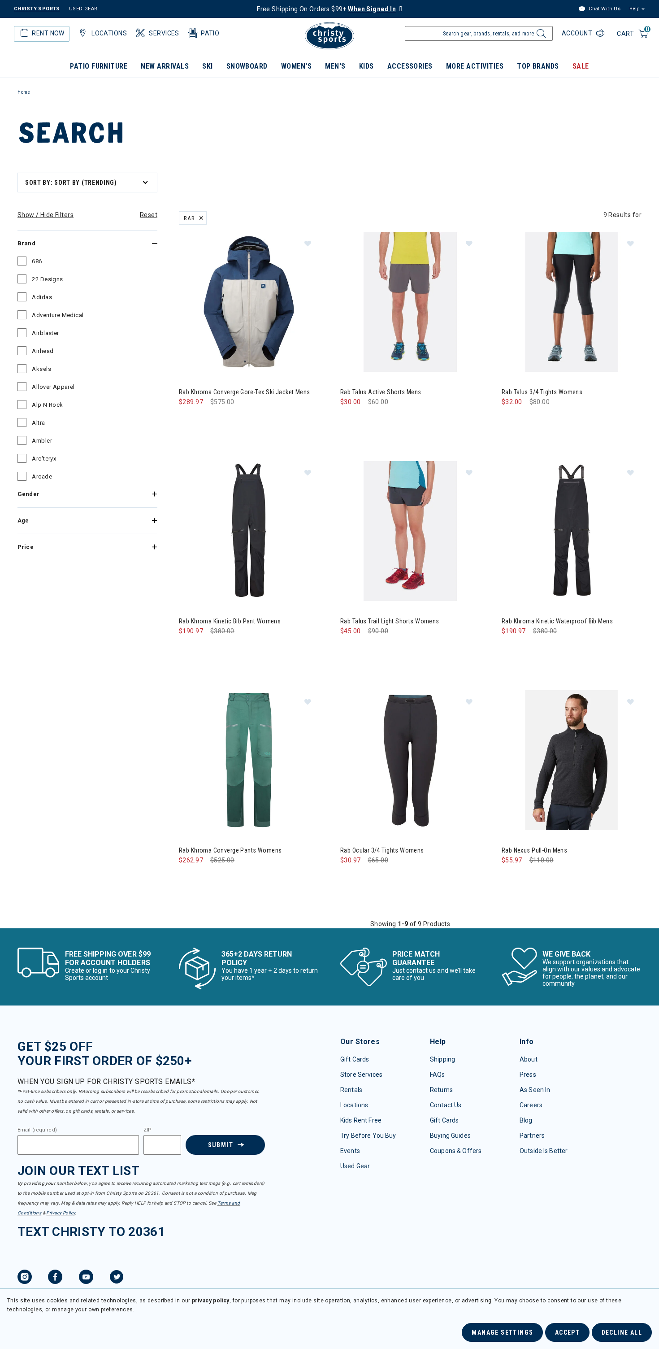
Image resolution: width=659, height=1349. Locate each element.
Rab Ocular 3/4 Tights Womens (382, 850)
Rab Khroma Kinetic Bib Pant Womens (230, 621)
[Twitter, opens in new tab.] (116, 1278)
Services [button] (164, 33)
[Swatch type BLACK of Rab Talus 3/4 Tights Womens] (511, 420)
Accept (567, 1332)
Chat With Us (603, 9)
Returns (441, 1089)
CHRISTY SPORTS (37, 9)
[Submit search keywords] (540, 36)
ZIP (147, 1130)
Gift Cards (354, 1059)
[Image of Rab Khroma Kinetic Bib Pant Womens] (249, 531)
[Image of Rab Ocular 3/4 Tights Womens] (410, 760)
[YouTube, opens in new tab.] (86, 1278)
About (529, 1059)
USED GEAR (83, 9)
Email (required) (37, 1130)
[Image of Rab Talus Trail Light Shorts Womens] (410, 531)
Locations (354, 1105)
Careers (531, 1105)
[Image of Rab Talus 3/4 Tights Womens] (572, 302)
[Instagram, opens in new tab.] (24, 1278)
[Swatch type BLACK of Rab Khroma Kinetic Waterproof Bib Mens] (511, 649)
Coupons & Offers (455, 1150)
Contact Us (445, 1105)
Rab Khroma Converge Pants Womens (230, 850)
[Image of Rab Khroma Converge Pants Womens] (249, 760)
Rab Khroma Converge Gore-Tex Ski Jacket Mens (244, 392)
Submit (220, 1145)
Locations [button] (109, 33)
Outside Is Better (544, 1150)
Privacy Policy (60, 1212)
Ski (207, 66)
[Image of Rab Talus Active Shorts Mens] (410, 302)
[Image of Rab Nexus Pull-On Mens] (572, 760)
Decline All (622, 1332)
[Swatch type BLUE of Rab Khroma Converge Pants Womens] (206, 878)
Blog (526, 1120)
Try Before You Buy (368, 1135)
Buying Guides (450, 1135)
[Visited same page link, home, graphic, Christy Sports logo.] (329, 35)
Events (350, 1150)
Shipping (442, 1059)
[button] (307, 243)
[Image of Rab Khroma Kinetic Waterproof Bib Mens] (572, 531)
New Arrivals (165, 66)
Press (528, 1074)
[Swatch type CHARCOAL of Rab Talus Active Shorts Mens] (349, 420)
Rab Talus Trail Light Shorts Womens (389, 621)
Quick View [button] (249, 357)
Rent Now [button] (48, 33)
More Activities (474, 66)
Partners (532, 1135)
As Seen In (535, 1089)
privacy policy (211, 1300)
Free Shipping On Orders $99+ (326, 9)
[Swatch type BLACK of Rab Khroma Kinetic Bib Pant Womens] (188, 649)
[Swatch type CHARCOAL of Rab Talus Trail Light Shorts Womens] (349, 649)
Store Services (361, 1074)
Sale (580, 66)
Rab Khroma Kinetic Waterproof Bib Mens (557, 621)
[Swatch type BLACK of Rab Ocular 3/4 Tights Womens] (349, 878)
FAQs (437, 1074)
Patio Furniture (98, 66)
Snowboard (247, 66)
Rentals (351, 1089)
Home (23, 92)
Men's (335, 66)
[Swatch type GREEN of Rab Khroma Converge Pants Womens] (188, 878)
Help (634, 9)
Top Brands (538, 66)
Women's (296, 66)
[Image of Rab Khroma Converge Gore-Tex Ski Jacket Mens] (249, 302)
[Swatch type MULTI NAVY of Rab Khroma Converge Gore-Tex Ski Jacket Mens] (188, 420)
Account (578, 33)
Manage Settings (502, 1332)
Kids (366, 66)
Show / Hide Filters (45, 214)
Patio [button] (210, 33)
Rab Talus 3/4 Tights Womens (542, 392)
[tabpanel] (329, 548)
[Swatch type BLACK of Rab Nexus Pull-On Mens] (511, 878)
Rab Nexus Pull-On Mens (534, 850)
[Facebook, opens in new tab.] (55, 1278)
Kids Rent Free (361, 1120)
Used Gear (355, 1166)
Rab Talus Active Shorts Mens (380, 392)
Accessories (410, 66)
